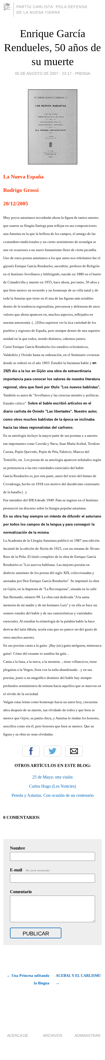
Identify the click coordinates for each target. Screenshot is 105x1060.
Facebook (31, 751)
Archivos (52, 1035)
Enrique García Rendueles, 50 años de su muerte (52, 47)
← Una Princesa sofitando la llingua (28, 979)
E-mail (30, 870)
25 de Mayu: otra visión (52, 777)
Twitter (52, 751)
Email (74, 751)
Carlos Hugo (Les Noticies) (52, 786)
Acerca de (17, 1035)
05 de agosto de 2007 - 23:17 (43, 73)
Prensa (82, 73)
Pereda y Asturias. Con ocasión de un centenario (53, 795)
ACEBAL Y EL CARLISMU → (78, 979)
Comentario (21, 891)
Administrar (87, 1035)
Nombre (17, 848)
